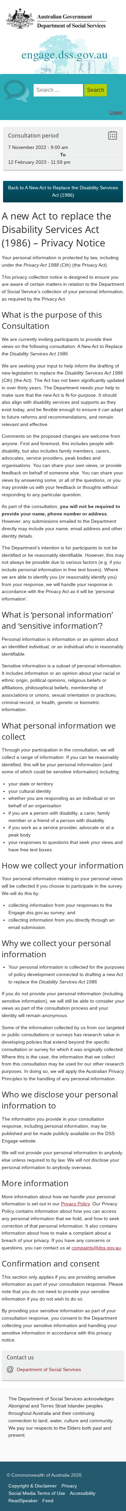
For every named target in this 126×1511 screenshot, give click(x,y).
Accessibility (82, 1493)
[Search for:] (59, 90)
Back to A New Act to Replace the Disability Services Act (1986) (63, 191)
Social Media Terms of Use (36, 1493)
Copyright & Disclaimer (32, 1485)
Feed (47, 1500)
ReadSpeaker (23, 1500)
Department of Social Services (49, 1369)
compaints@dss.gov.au (96, 1247)
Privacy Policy (75, 1203)
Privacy (69, 1485)
